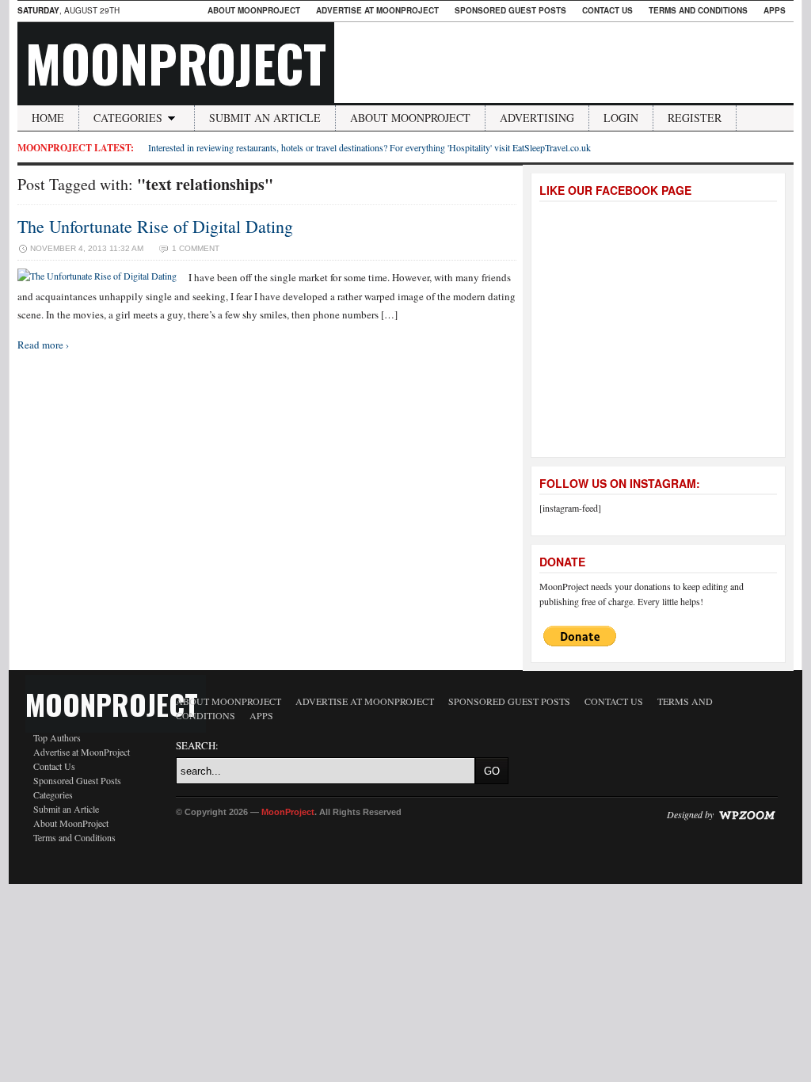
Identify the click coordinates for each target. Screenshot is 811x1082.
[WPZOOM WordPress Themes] (747, 814)
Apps (774, 10)
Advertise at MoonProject (377, 10)
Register (695, 117)
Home (48, 117)
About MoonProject (254, 10)
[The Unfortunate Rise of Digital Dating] (97, 275)
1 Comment (195, 248)
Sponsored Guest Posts (510, 10)
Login (620, 117)
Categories (127, 117)
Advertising (537, 117)
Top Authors (57, 737)
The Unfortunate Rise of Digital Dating (155, 226)
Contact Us (607, 10)
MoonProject (175, 62)
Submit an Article (265, 117)
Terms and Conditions (698, 10)
